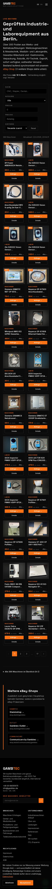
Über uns (32, 821)
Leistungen (32, 825)
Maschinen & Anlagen (12, 815)
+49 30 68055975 (10, 786)
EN (41, 4)
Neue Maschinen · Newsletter (16, 796)
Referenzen (33, 832)
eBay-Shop (9, 69)
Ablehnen (9, 883)
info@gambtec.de (10, 788)
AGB (5, 860)
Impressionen (33, 828)
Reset (33, 128)
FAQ (29, 835)
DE (38, 4)
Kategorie (9, 96)
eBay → (21, 170)
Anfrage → (14, 174)
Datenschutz (8, 857)
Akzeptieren (25, 883)
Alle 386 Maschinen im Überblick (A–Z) (22, 672)
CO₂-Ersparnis (34, 842)
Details (14, 178)
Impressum (7, 853)
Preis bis (9, 115)
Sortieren (9, 124)
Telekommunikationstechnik (14, 837)
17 (37, 654)
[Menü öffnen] (46, 4)
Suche (8, 87)
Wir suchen (32, 839)
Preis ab (8, 105)
